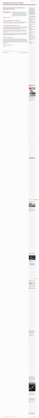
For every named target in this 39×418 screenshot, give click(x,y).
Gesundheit (14, 4)
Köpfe (16, 4)
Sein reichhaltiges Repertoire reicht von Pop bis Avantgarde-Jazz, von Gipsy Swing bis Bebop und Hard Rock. (32, 261)
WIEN (30, 4)
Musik (20, 4)
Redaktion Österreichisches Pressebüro (13, 2)
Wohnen (33, 4)
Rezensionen (28, 4)
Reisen (25, 4)
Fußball (11, 4)
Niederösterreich (22, 4)
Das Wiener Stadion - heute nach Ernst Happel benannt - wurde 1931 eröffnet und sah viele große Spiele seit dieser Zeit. (32, 413)
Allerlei (3, 4)
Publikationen (6, 4)
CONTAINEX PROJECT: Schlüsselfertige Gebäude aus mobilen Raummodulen (32, 29)
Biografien (9, 4)
